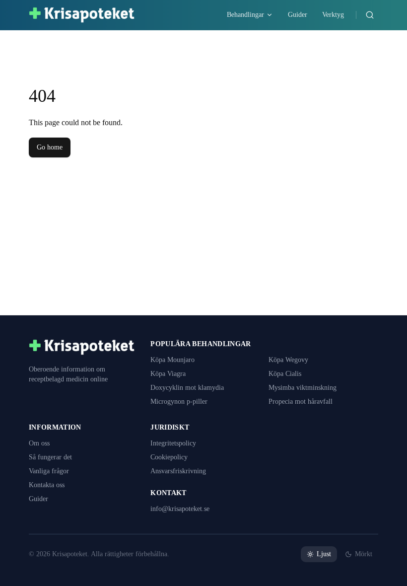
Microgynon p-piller (181, 401)
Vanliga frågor (51, 471)
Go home (51, 147)
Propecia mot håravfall (305, 401)
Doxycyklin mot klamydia (190, 387)
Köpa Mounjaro (174, 360)
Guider (291, 14)
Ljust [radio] (322, 554)
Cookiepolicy (171, 457)
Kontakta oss (49, 485)
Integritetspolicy (176, 443)
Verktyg (330, 14)
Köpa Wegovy (290, 360)
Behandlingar (233, 14)
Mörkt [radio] (363, 554)
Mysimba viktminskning (305, 387)
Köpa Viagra (169, 373)
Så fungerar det (54, 457)
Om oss (41, 443)
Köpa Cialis (286, 373)
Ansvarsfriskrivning (180, 471)
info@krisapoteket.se (183, 509)
